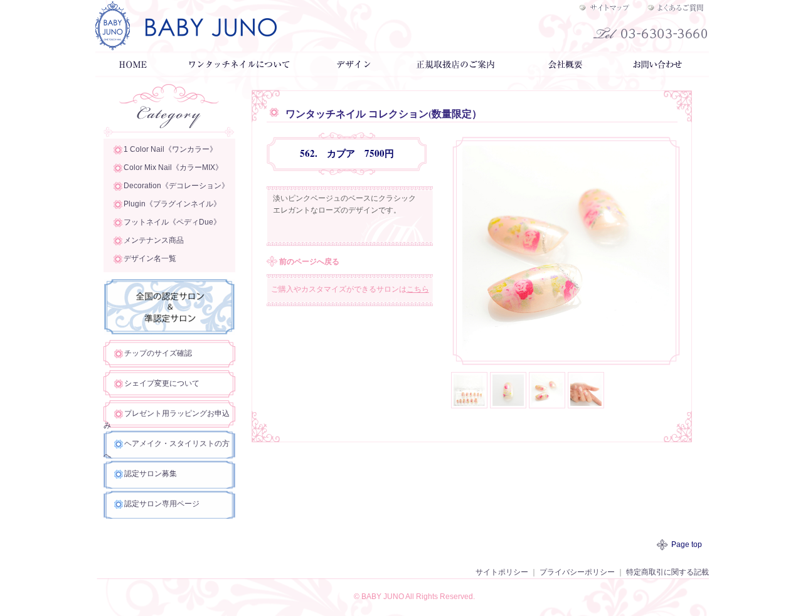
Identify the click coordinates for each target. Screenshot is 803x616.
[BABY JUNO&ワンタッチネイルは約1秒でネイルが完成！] (266, 25)
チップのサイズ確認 (158, 353)
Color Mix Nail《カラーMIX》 (173, 167)
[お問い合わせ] (659, 70)
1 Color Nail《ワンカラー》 (170, 149)
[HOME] (131, 70)
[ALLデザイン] (352, 70)
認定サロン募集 (150, 473)
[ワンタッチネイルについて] (240, 70)
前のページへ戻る (309, 261)
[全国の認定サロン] (169, 328)
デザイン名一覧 (150, 258)
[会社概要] (565, 70)
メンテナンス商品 (154, 240)
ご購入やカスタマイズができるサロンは (350, 289)
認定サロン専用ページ (161, 503)
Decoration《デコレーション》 (176, 185)
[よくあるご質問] (676, 6)
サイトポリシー (502, 572)
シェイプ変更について (161, 383)
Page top (686, 544)
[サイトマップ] (609, 6)
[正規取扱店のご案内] (457, 70)
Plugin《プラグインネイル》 (172, 203)
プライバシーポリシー (577, 572)
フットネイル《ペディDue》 (172, 222)
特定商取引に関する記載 (667, 572)
